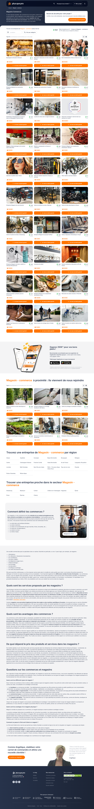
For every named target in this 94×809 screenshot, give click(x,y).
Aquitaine (22, 458)
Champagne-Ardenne (25, 462)
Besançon (22, 490)
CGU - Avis (39, 806)
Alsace (8, 458)
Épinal (76, 490)
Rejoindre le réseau (50, 777)
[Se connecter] (85, 3)
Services (35, 777)
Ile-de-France (64, 462)
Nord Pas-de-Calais (39, 467)
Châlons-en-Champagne (53, 490)
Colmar (36, 490)
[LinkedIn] (19, 782)
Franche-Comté (38, 462)
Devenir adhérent (50, 785)
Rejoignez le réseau (69, 533)
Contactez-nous (49, 782)
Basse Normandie (52, 458)
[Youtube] (16, 782)
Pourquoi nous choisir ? (63, 3)
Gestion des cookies (61, 806)
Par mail (65, 781)
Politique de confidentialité (50, 806)
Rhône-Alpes (23, 473)
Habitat (34, 775)
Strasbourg (9, 490)
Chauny (36, 495)
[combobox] (15, 32)
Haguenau (63, 490)
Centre (8, 462)
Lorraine (8, 467)
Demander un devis (50, 780)
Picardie (77, 467)
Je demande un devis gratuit (77, 19)
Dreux (8, 495)
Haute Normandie (52, 462)
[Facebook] (14, 782)
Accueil (10, 7)
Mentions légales (31, 806)
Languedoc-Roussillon (80, 462)
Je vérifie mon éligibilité (15, 757)
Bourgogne (64, 458)
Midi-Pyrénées (24, 467)
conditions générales (76, 368)
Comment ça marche (50, 775)
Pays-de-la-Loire (65, 467)
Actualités (35, 780)
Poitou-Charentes (10, 473)
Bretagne (77, 458)
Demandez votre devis (19, 599)
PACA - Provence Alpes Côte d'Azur (53, 467)
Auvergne (36, 458)
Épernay (22, 495)
